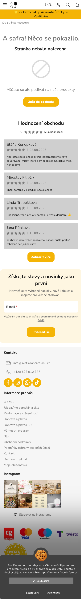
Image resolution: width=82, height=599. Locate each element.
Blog (7, 436)
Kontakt (9, 453)
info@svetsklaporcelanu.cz (31, 363)
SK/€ (48, 5)
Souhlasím (43, 581)
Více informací (69, 572)
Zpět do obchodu (41, 102)
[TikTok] (36, 382)
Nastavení (32, 593)
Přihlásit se (41, 332)
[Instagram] (17, 382)
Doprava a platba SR (18, 425)
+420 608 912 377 (26, 372)
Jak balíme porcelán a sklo (21, 408)
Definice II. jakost (15, 459)
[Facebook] (8, 382)
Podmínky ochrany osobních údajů (27, 448)
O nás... (9, 402)
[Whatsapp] (27, 382)
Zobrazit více (41, 257)
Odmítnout (53, 592)
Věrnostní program (17, 431)
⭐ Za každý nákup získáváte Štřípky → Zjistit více (41, 14)
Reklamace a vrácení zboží (21, 413)
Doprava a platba (15, 419)
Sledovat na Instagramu (35, 515)
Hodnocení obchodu (41, 123)
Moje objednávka (15, 465)
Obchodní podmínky (17, 442)
